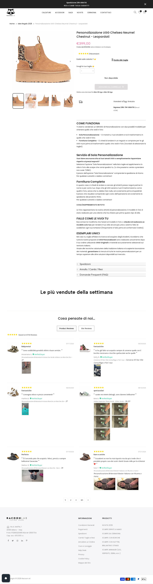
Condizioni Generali (86, 525)
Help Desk (82, 550)
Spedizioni (82, 533)
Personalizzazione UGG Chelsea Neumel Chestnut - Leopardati (61, 23)
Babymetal (26, 346)
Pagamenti (82, 529)
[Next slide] (70, 61)
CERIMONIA (91, 12)
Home (12, 23)
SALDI (70, 12)
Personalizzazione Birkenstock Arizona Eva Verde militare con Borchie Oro (46, 357)
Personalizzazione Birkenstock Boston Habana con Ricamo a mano (116, 471)
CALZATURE (46, 12)
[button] (18, 101)
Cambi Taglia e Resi (86, 538)
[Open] (6, 578)
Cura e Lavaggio (85, 546)
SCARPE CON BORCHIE (111, 538)
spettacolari (99, 390)
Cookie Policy (83, 558)
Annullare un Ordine (86, 542)
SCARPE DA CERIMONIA (111, 533)
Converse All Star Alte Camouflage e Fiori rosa (109, 360)
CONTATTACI (105, 12)
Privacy (81, 554)
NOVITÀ (80, 12)
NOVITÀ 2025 (107, 525)
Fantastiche (99, 346)
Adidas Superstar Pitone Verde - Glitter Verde (109, 401)
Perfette (25, 454)
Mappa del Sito (84, 563)
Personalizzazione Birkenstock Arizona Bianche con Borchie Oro (43, 401)
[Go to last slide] (16, 61)
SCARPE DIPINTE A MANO (112, 529)
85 (82, 500)
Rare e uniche (99, 454)
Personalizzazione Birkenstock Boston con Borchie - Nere (41, 468)
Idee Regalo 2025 (25, 23)
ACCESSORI (59, 12)
